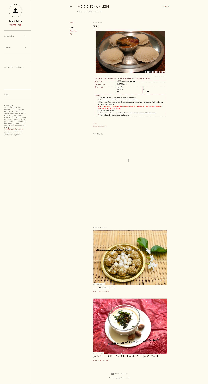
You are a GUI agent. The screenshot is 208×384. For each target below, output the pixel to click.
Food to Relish (93, 6)
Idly (70, 34)
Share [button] (71, 22)
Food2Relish (15, 21)
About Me (97, 12)
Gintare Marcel (125, 378)
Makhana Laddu (104, 287)
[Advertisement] (130, 206)
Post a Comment (103, 291)
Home (79, 12)
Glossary (88, 12)
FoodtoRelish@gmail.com (14, 129)
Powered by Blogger (121, 373)
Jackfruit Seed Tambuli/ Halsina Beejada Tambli (126, 356)
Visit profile (15, 25)
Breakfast (73, 31)
